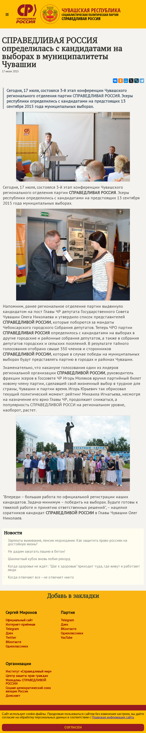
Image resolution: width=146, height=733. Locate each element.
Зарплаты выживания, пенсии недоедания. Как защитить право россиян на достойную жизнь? (65, 542)
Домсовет (13, 695)
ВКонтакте (13, 642)
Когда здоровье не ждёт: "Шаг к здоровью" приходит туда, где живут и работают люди (72, 568)
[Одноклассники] (120, 80)
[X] (131, 80)
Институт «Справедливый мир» (29, 671)
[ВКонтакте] (115, 80)
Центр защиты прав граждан (27, 675)
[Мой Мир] (126, 80)
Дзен (9, 633)
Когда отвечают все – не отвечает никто (39, 577)
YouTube (66, 637)
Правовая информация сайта (113, 717)
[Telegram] (142, 80)
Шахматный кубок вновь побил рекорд (37, 559)
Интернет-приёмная (20, 624)
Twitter (11, 637)
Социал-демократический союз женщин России (28, 689)
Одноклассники (17, 646)
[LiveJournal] (136, 80)
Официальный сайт (19, 620)
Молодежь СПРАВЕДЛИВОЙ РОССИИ (26, 681)
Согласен (73, 727)
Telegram (12, 629)
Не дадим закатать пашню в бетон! (34, 552)
